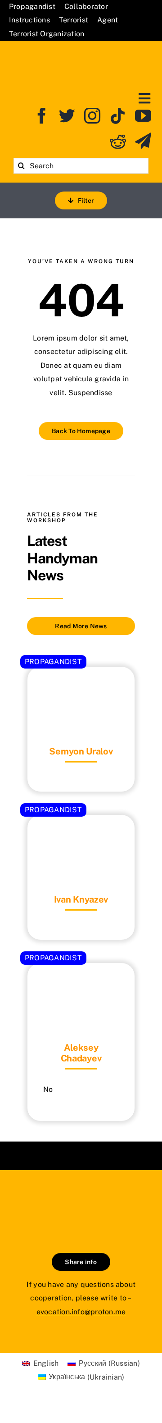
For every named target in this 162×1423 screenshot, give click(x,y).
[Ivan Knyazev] (81, 837)
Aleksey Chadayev (81, 1053)
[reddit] (118, 141)
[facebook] (42, 116)
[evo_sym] (81, 1200)
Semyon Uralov (80, 751)
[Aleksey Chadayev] (81, 985)
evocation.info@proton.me (81, 1312)
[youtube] (143, 116)
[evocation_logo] (81, 53)
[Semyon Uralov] (81, 689)
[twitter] (67, 116)
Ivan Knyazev (81, 899)
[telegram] (143, 141)
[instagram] (92, 116)
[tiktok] (118, 116)
